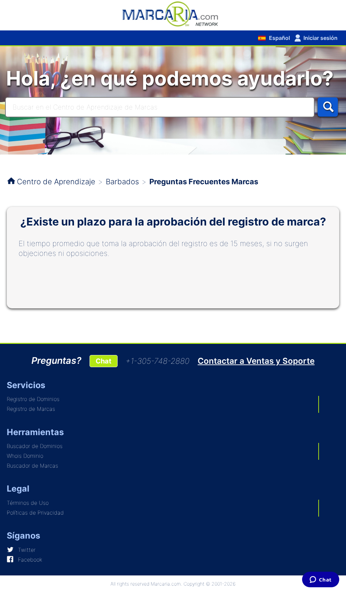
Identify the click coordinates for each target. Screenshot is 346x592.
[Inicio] (173, 13)
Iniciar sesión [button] (320, 37)
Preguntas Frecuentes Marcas (203, 181)
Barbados (122, 181)
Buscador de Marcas (32, 465)
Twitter (26, 549)
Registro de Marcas (31, 408)
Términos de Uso (28, 502)
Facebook (30, 559)
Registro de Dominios (33, 399)
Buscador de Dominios (35, 446)
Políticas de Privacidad (35, 512)
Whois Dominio (25, 455)
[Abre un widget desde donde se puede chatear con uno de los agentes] (320, 580)
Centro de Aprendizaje (56, 181)
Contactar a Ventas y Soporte (256, 361)
